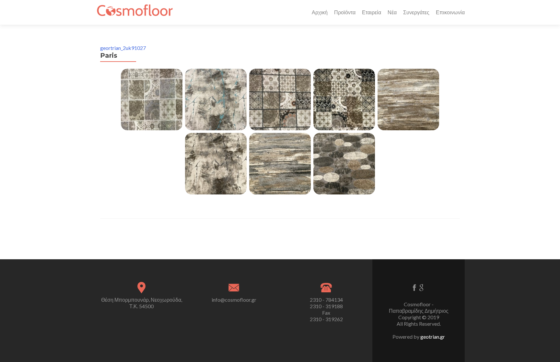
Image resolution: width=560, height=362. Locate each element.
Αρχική (320, 12)
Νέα (392, 12)
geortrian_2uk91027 (123, 48)
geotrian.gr (432, 336)
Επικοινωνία (450, 12)
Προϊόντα (345, 12)
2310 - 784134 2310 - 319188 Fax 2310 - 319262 (326, 309)
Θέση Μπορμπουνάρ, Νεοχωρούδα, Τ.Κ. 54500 (141, 303)
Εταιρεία (371, 12)
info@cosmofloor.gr (234, 300)
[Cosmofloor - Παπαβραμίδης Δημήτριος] (134, 12)
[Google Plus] (421, 287)
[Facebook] (414, 287)
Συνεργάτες (416, 12)
